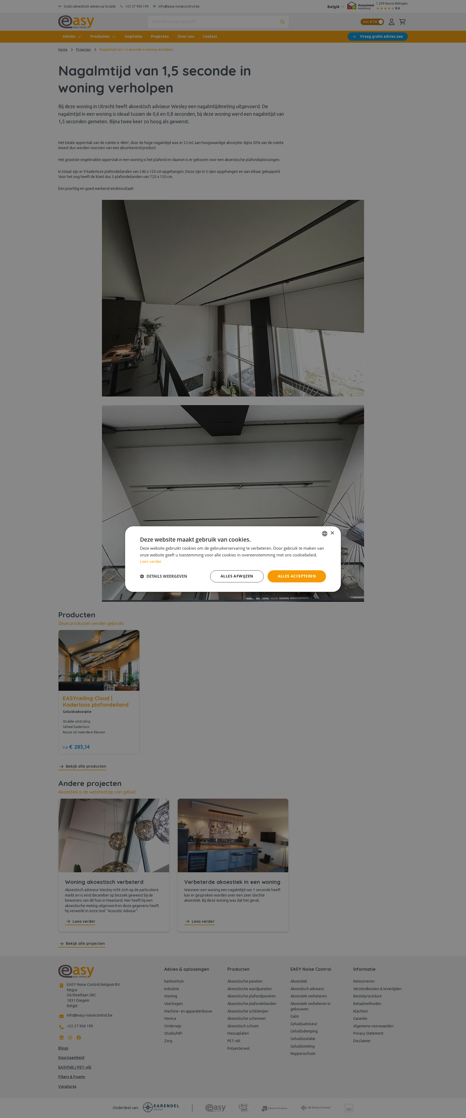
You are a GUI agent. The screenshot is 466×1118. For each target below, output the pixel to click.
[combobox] (324, 533)
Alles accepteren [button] (297, 576)
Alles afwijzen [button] (237, 576)
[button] (163, 576)
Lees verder (151, 561)
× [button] (332, 533)
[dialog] (233, 559)
